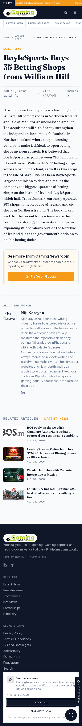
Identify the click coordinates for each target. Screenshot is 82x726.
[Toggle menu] (75, 12)
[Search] (65, 12)
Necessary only (41, 711)
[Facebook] (12, 565)
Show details (19, 695)
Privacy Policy (12, 633)
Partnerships (12, 608)
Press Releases (39, 23)
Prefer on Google (43, 276)
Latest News (14, 23)
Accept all (41, 702)
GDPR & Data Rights (17, 645)
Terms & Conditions (17, 639)
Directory (10, 614)
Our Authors (11, 656)
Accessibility (12, 651)
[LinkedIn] (23, 392)
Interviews (10, 602)
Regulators (11, 662)
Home (6, 37)
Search (8, 668)
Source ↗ (73, 93)
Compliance (62, 23)
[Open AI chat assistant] (71, 715)
